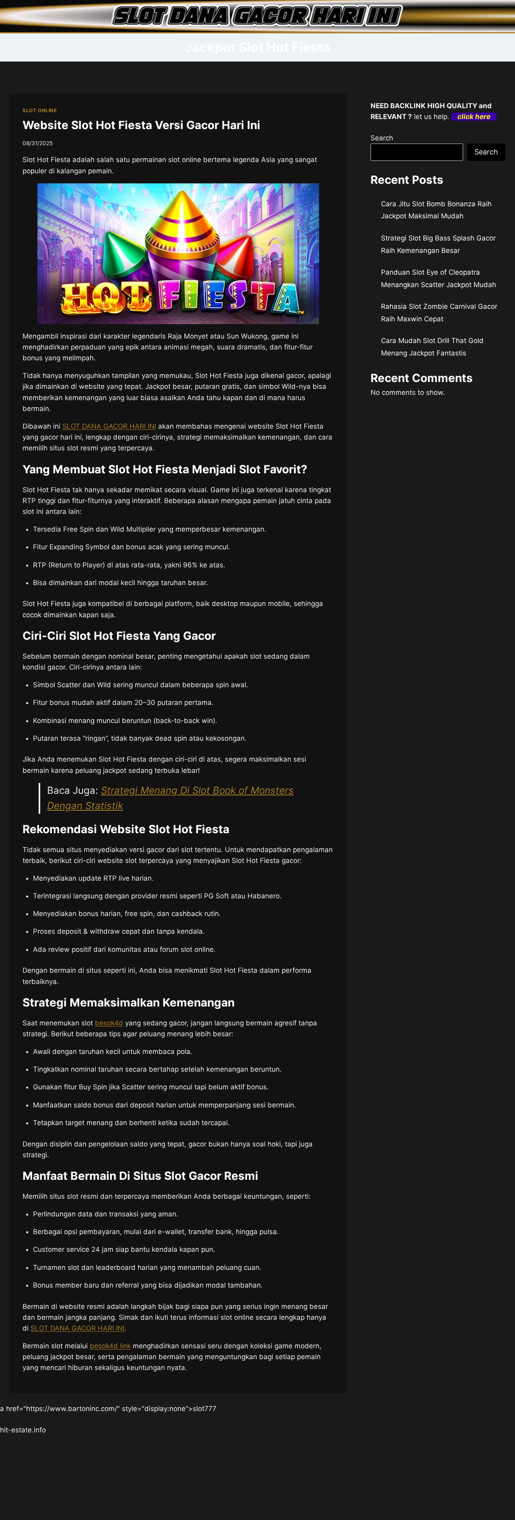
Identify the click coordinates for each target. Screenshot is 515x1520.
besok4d (109, 1023)
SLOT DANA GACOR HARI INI (109, 426)
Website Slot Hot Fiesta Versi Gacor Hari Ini (141, 125)
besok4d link (110, 1346)
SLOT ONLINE (40, 110)
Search (382, 138)
